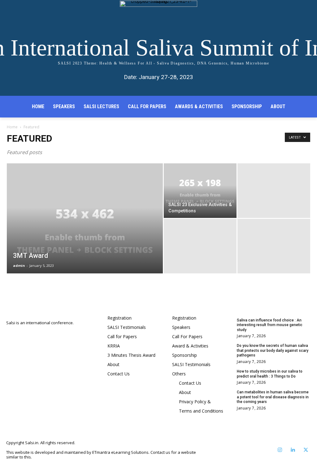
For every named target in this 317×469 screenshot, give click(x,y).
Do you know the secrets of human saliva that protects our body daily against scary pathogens (272, 350)
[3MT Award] (85, 231)
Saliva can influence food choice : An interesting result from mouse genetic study (269, 325)
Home (12, 127)
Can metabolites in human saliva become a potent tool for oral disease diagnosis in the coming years (273, 397)
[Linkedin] (293, 450)
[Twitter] (306, 450)
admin (19, 265)
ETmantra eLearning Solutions (120, 452)
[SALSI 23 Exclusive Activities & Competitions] (200, 190)
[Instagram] (280, 450)
